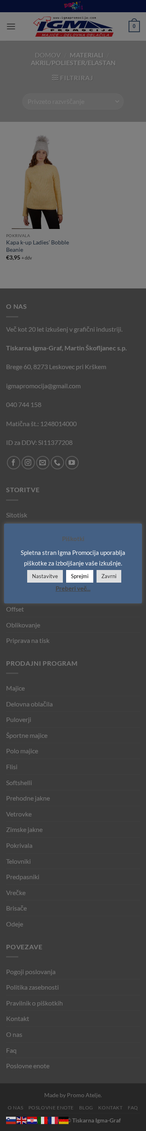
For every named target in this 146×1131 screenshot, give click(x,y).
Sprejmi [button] (79, 576)
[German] (64, 1119)
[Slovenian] (11, 1119)
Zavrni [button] (108, 576)
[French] (53, 1119)
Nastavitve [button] (45, 576)
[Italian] (43, 1119)
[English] (22, 1119)
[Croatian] (32, 1119)
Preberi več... (73, 588)
